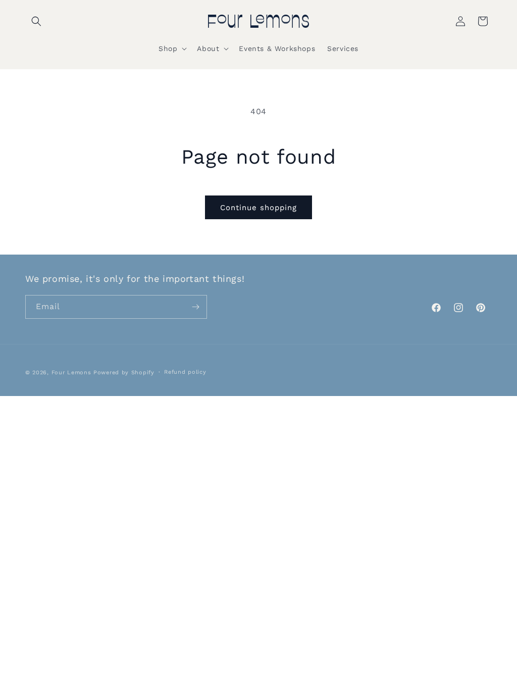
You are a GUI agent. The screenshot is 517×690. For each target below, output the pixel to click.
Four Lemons (71, 372)
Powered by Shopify (123, 372)
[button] (36, 21)
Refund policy (185, 372)
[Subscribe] (195, 307)
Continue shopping (258, 207)
